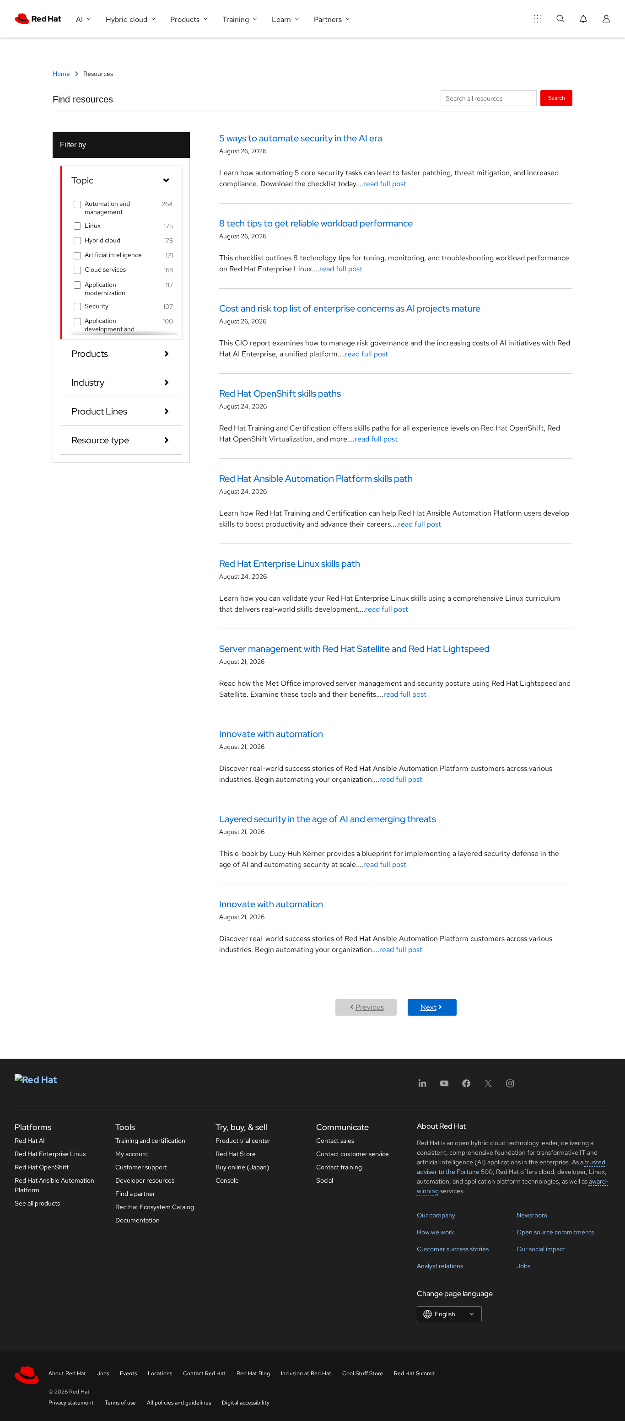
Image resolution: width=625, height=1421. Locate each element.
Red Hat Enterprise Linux (50, 1154)
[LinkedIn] (422, 1086)
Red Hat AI (30, 1140)
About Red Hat (67, 1373)
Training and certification (150, 1140)
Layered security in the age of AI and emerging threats (327, 819)
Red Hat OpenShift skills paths (280, 393)
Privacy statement (71, 1402)
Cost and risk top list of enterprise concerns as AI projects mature (349, 308)
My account (131, 1154)
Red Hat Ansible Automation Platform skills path (316, 478)
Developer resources (144, 1180)
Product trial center (243, 1140)
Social (324, 1180)
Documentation (137, 1220)
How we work (435, 1232)
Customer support (141, 1167)
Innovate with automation (271, 734)
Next (428, 1007)
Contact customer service (352, 1154)
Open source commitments (555, 1232)
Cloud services (105, 269)
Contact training (339, 1167)
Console (227, 1180)
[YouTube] (444, 1086)
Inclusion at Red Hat (306, 1373)
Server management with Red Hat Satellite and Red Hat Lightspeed (354, 649)
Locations (160, 1373)
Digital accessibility (245, 1402)
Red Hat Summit (414, 1373)
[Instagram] (510, 1086)
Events (128, 1373)
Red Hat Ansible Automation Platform (54, 1185)
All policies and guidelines (179, 1402)
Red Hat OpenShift (42, 1167)
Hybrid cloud (102, 240)
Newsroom (532, 1215)
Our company (436, 1215)
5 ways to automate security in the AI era (300, 138)
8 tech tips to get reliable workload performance (316, 223)
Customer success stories (453, 1249)
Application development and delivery (110, 329)
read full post (384, 183)
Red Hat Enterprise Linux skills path (289, 564)
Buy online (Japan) (242, 1167)
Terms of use (120, 1402)
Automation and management (107, 207)
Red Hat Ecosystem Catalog (154, 1207)
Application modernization (105, 288)
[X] (488, 1086)
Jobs (523, 1266)
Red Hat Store (236, 1154)
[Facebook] (466, 1086)
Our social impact (541, 1249)
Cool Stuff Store (362, 1373)
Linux (93, 225)
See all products (37, 1203)
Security (96, 306)
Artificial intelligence (113, 255)
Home (62, 74)
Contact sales (335, 1140)
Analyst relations (440, 1266)
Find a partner (135, 1194)
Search (556, 98)
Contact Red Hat (204, 1373)
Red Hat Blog (253, 1373)
